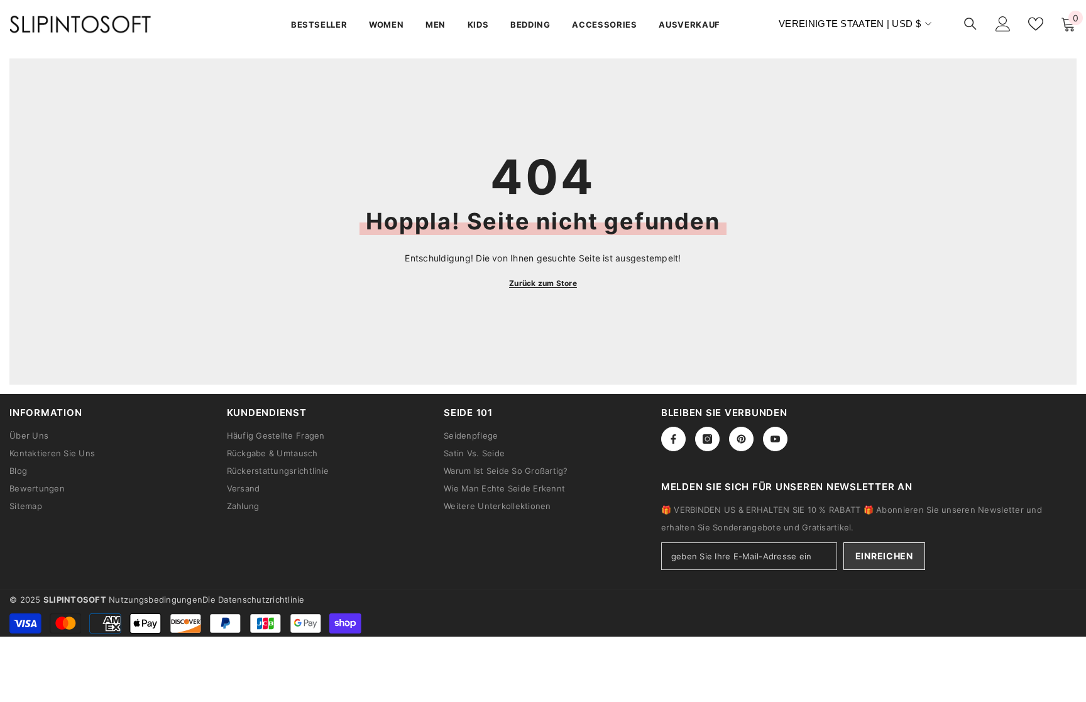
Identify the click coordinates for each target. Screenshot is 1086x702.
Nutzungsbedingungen (155, 600)
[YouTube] (775, 439)
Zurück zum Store (543, 283)
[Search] (970, 23)
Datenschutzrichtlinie (261, 600)
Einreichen (884, 556)
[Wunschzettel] (1035, 23)
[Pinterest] (741, 439)
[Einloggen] (1003, 23)
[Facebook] (673, 439)
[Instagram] (707, 439)
